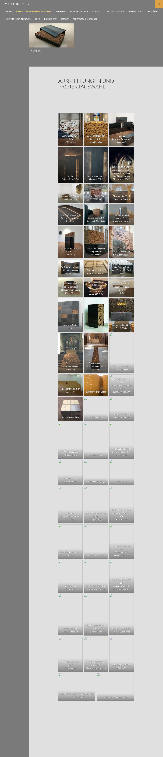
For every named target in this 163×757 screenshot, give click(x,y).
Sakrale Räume (135, 11)
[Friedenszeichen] (96, 385)
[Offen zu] (96, 315)
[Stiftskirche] (121, 242)
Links (37, 19)
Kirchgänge (152, 11)
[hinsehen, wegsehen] (121, 654)
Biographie (61, 11)
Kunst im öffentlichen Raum (18, 19)
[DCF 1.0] (121, 472)
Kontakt (64, 19)
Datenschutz (50, 19)
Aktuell (8, 11)
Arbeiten (96, 11)
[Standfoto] (70, 315)
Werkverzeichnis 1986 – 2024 (85, 19)
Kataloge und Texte (79, 11)
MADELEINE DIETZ (17, 4)
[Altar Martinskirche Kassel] (96, 242)
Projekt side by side (116, 11)
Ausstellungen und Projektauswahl (34, 11)
